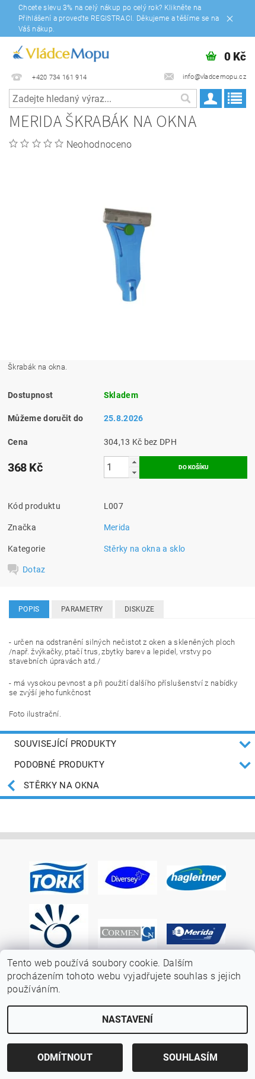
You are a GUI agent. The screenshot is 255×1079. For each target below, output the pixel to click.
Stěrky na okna (61, 785)
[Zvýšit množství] (134, 461)
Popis (29, 609)
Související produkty (65, 744)
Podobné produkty (59, 764)
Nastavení (127, 1019)
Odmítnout (65, 1057)
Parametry (82, 609)
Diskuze (139, 609)
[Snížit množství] (134, 472)
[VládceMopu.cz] (60, 52)
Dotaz (34, 569)
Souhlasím (190, 1057)
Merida (117, 527)
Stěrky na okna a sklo (145, 548)
